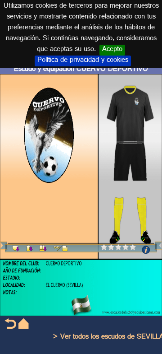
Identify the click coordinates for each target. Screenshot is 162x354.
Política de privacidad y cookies (82, 61)
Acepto (112, 50)
